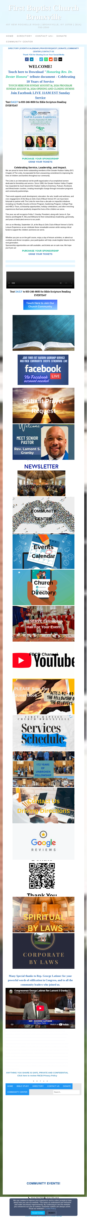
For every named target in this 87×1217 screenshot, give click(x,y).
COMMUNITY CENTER (17, 1092)
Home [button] (10, 36)
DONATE (67, 1086)
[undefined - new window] (43, 369)
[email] (55, 59)
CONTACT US (53, 1086)
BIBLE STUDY (23, 1086)
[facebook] (27, 59)
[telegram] (41, 59)
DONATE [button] (62, 36)
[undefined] (43, 333)
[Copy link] (60, 59)
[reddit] (51, 59)
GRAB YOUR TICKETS (40, 162)
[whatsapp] (46, 59)
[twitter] (36, 59)
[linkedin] (31, 59)
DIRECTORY (38, 1086)
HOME (10, 1086)
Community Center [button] (19, 42)
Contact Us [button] (43, 36)
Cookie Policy (50, 1209)
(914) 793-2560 (37, 1198)
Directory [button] (24, 36)
